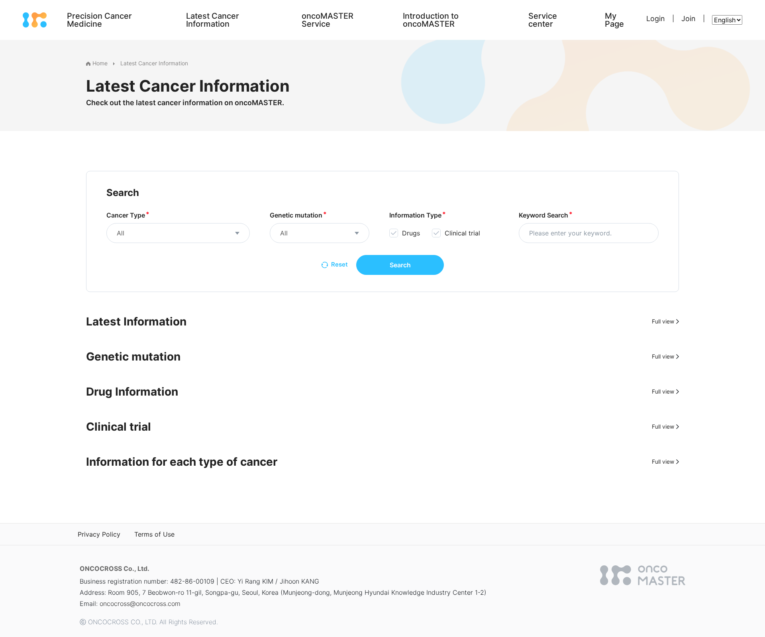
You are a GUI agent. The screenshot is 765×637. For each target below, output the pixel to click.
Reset (339, 264)
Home (100, 63)
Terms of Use (154, 534)
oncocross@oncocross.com (140, 604)
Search (400, 265)
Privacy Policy (99, 534)
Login (655, 18)
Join (688, 18)
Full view (663, 322)
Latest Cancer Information (154, 63)
